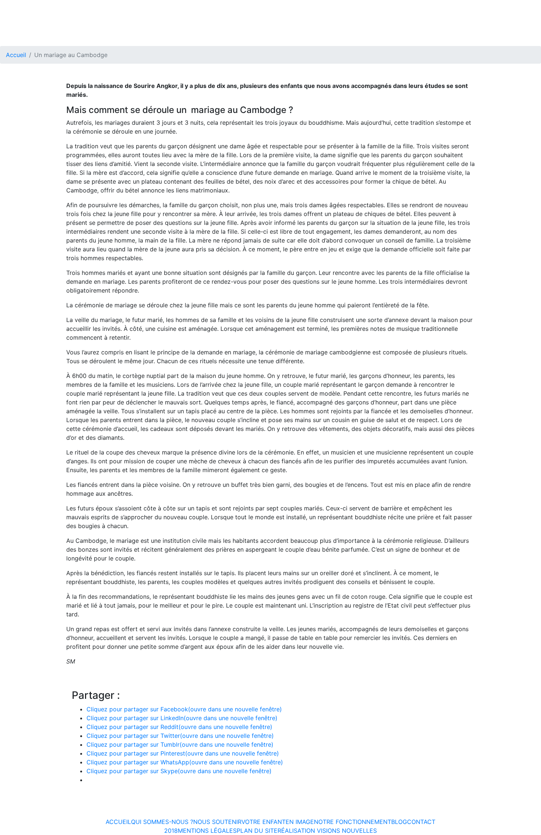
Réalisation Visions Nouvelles (327, 830)
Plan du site (257, 830)
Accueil (16, 55)
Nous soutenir (217, 821)
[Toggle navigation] (530, 8)
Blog (399, 821)
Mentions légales (207, 830)
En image (300, 821)
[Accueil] (37, 8)
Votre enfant (263, 821)
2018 (171, 830)
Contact (421, 821)
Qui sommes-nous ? (162, 821)
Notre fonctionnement (352, 821)
